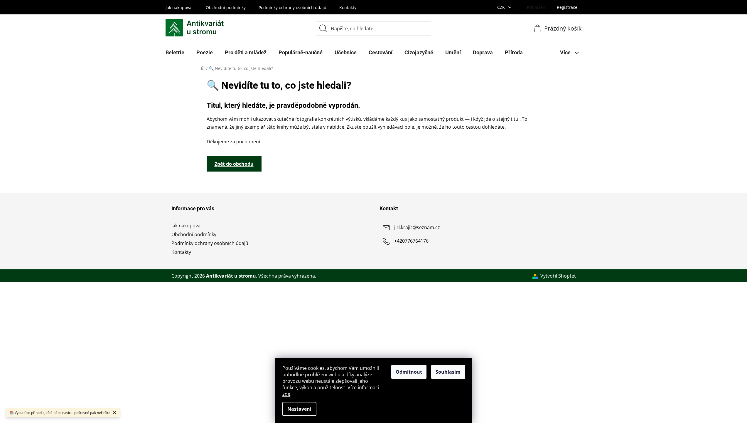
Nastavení (299, 409)
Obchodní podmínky (226, 7)
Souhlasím (448, 372)
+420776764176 (411, 241)
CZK (501, 7)
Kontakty (347, 7)
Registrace (567, 7)
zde (286, 394)
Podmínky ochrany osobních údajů (292, 7)
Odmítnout (409, 372)
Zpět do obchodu (234, 164)
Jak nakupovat (179, 7)
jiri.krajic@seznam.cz (417, 227)
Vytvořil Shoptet (558, 276)
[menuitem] (175, 53)
